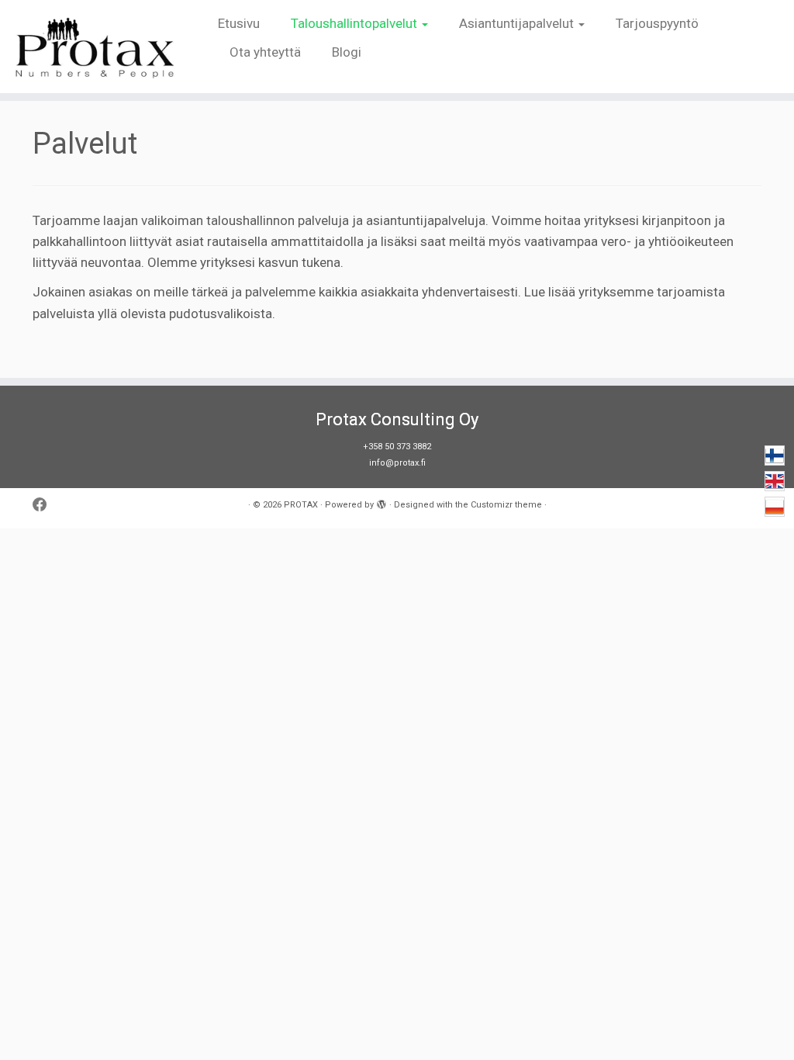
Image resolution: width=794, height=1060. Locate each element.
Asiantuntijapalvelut (518, 23)
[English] (775, 481)
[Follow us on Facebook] (45, 505)
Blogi (346, 52)
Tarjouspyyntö (657, 23)
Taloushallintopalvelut (355, 23)
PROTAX (301, 505)
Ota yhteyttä (265, 52)
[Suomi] (775, 455)
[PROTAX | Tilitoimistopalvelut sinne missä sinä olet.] (93, 46)
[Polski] (775, 507)
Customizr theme (506, 505)
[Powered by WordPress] (381, 502)
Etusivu (239, 23)
